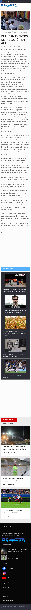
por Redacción (6, 46)
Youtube (10, 577)
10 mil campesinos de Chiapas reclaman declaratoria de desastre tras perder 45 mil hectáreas (14, 312)
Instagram (10, 573)
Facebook (10, 568)
